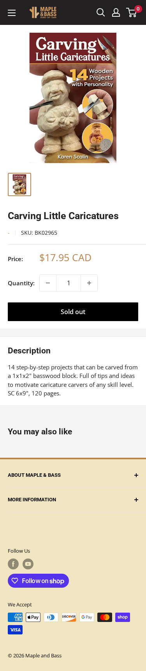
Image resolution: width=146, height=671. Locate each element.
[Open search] (101, 12)
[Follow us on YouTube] (28, 564)
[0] (132, 12)
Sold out (73, 311)
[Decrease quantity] (48, 283)
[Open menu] (12, 13)
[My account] (116, 12)
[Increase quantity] (89, 283)
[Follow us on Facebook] (13, 564)
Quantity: (21, 283)
